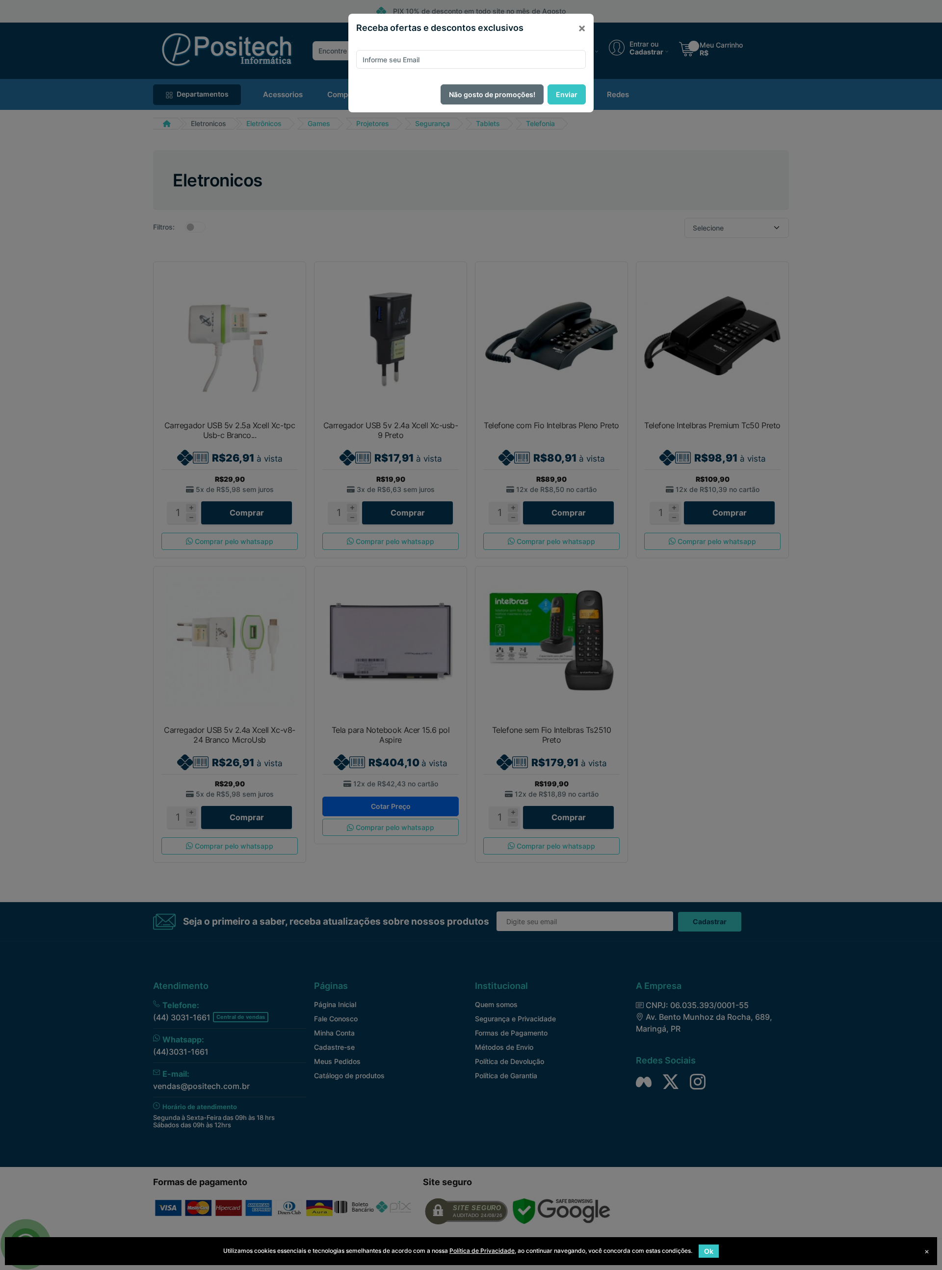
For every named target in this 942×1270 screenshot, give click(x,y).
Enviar (566, 94)
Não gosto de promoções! (492, 94)
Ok (708, 1251)
